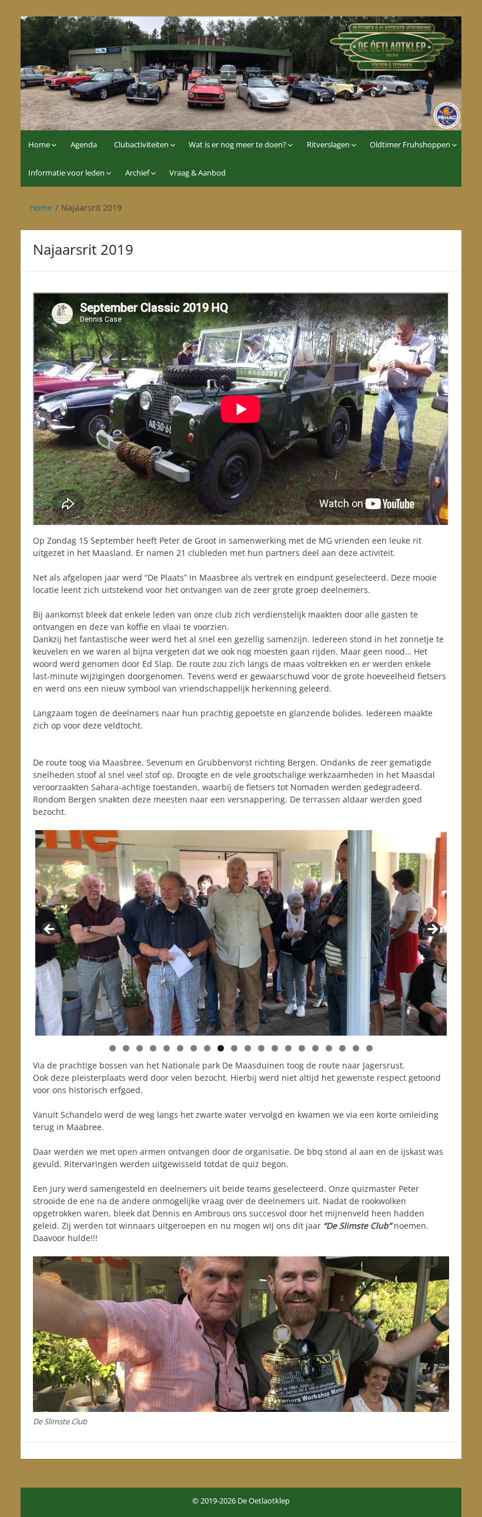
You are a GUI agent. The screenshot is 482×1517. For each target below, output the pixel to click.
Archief (137, 172)
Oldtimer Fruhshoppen (410, 144)
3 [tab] (139, 1048)
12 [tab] (261, 1048)
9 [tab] (220, 1048)
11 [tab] (248, 1048)
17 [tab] (329, 1048)
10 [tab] (234, 1048)
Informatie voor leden (66, 172)
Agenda (84, 144)
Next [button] (432, 930)
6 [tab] (180, 1048)
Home (39, 144)
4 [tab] (153, 1048)
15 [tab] (302, 1048)
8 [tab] (207, 1048)
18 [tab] (342, 1048)
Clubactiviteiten (141, 144)
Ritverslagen (328, 144)
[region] (241, 933)
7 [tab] (193, 1048)
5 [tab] (166, 1048)
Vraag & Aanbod (197, 172)
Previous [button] (50, 930)
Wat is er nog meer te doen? (237, 144)
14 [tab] (288, 1048)
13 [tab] (275, 1048)
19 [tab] (356, 1048)
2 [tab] (126, 1048)
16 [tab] (315, 1048)
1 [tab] (112, 1048)
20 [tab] (369, 1048)
